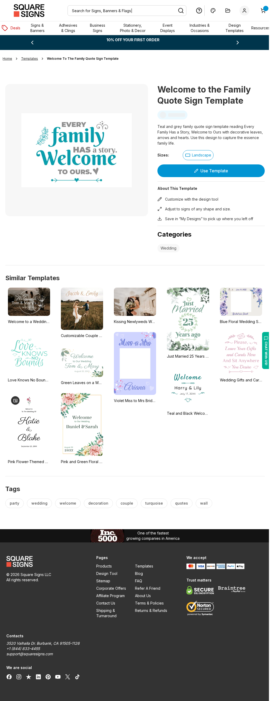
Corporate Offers (110, 588)
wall (204, 503)
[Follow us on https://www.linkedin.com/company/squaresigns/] (38, 677)
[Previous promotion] (32, 42)
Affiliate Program (109, 595)
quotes (181, 503)
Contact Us (104, 603)
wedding (39, 503)
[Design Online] (209, 10)
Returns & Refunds (149, 610)
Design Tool (105, 573)
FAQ (136, 581)
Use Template (211, 170)
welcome (68, 503)
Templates (142, 566)
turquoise (154, 503)
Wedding (166, 248)
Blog (137, 573)
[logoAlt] (44, 561)
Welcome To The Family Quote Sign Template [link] (83, 59)
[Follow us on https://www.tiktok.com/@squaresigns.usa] (77, 677)
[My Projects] (224, 10)
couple (126, 503)
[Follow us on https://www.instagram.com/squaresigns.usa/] (19, 677)
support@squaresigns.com (29, 654)
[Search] (177, 10)
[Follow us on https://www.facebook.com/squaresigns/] (9, 677)
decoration (98, 503)
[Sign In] (241, 10)
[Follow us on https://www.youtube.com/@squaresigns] (58, 677)
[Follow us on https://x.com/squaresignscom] (67, 677)
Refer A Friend (145, 588)
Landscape (199, 155)
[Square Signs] (29, 10)
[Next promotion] (234, 42)
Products (102, 566)
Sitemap (102, 581)
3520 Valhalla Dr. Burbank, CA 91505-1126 (43, 643)
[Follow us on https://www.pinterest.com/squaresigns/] (48, 677)
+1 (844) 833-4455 (23, 648)
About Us (141, 595)
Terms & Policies (147, 603)
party (14, 503)
